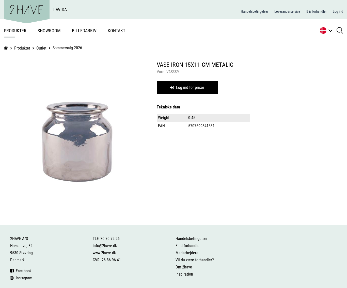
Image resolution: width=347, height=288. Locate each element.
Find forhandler (188, 245)
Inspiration (184, 274)
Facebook (22, 270)
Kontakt (116, 30)
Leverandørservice (287, 11)
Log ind (338, 11)
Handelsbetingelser (254, 11)
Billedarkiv (84, 30)
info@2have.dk (105, 245)
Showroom (49, 30)
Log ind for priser (189, 87)
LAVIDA (60, 9)
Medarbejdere (187, 252)
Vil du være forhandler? (195, 260)
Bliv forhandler (316, 11)
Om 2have (184, 267)
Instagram (23, 278)
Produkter (15, 30)
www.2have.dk (104, 252)
